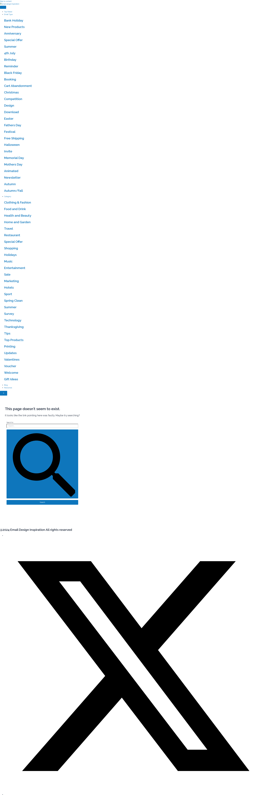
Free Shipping (14, 138)
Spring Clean (13, 300)
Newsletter (12, 177)
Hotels (9, 287)
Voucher (10, 366)
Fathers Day (12, 125)
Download (11, 112)
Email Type (8, 14)
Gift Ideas (11, 379)
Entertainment (14, 268)
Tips (7, 333)
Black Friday (13, 73)
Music (8, 261)
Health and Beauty (17, 215)
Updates (10, 353)
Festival (9, 132)
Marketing (11, 281)
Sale (7, 274)
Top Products (13, 340)
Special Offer (13, 40)
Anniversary (12, 33)
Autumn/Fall (13, 190)
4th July (9, 53)
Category (7, 196)
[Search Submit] (42, 463)
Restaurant (12, 235)
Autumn (10, 184)
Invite (8, 151)
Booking (10, 79)
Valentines (11, 359)
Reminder (11, 66)
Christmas (11, 92)
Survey (9, 314)
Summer (10, 46)
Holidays (10, 255)
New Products (14, 27)
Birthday (10, 59)
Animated (11, 171)
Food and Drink (15, 209)
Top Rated (8, 12)
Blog (6, 385)
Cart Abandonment (18, 86)
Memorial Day (14, 158)
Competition (13, 99)
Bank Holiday (13, 20)
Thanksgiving (14, 327)
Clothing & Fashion (17, 202)
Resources (8, 388)
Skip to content (6, 1)
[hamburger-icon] (3, 7)
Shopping (11, 248)
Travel (8, 228)
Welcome (11, 372)
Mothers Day (13, 164)
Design (9, 105)
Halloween (12, 145)
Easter (8, 118)
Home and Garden (17, 222)
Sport (8, 294)
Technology (12, 320)
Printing (9, 346)
